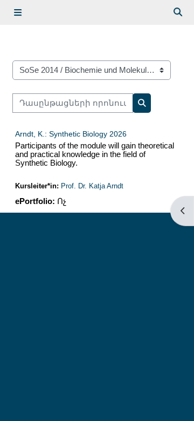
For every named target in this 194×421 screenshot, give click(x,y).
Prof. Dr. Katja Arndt (92, 186)
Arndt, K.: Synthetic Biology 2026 (71, 134)
